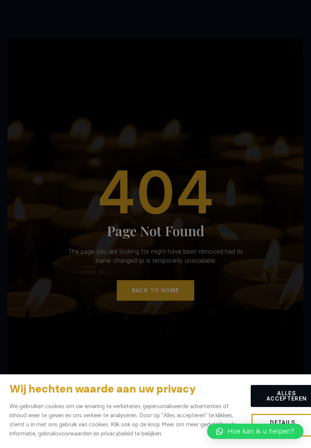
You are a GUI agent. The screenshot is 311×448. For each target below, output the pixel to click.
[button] (255, 431)
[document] (155, 224)
